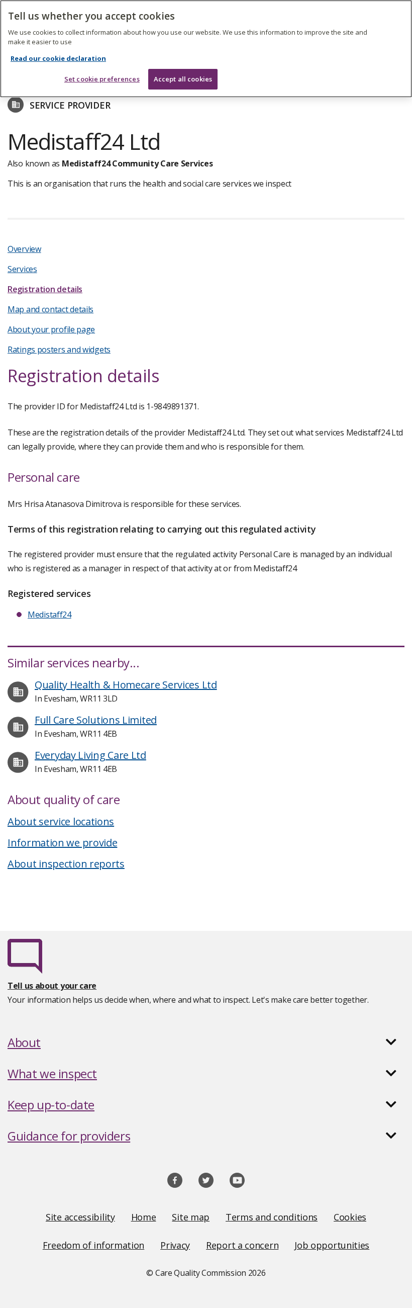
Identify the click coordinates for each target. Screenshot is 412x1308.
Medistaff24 (49, 614)
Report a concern (242, 1245)
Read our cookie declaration (58, 58)
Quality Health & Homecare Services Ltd (126, 684)
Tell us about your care (52, 985)
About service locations (61, 821)
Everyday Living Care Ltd (90, 755)
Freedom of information (93, 1245)
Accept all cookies (183, 78)
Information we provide (62, 842)
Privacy (175, 1245)
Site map (191, 1217)
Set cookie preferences (102, 78)
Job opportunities (331, 1245)
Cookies (350, 1217)
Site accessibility (80, 1217)
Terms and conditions (272, 1217)
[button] (206, 1042)
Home (143, 1217)
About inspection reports (66, 863)
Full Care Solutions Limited (96, 720)
